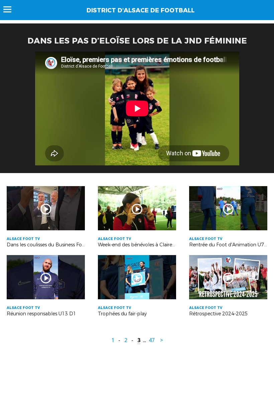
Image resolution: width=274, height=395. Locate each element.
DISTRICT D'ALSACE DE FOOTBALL (140, 10)
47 (152, 340)
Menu (10, 9)
